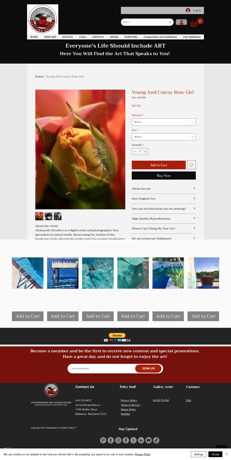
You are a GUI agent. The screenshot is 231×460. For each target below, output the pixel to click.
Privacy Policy (129, 423)
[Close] (227, 454)
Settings (198, 454)
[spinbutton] (140, 176)
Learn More (148, 117)
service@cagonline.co (87, 427)
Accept (215, 454)
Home (39, 76)
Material (138, 140)
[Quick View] (27, 295)
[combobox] (164, 146)
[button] (197, 22)
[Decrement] (134, 176)
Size (135, 155)
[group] (115, 312)
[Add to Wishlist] (191, 190)
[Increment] (145, 176)
